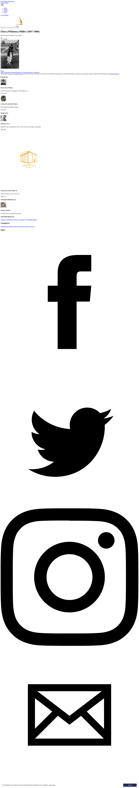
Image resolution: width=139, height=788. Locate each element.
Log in (2, 2)
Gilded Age (16, 226)
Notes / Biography (5, 72)
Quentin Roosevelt (18, 74)
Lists (13, 1)
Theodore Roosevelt (114, 74)
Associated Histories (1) (16, 72)
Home (2, 1)
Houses (10, 1)
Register (6, 2)
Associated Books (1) (28, 72)
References (36, 72)
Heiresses (22, 226)
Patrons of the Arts (29, 226)
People (6, 1)
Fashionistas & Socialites (7, 226)
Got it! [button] (130, 785)
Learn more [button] (52, 785)
